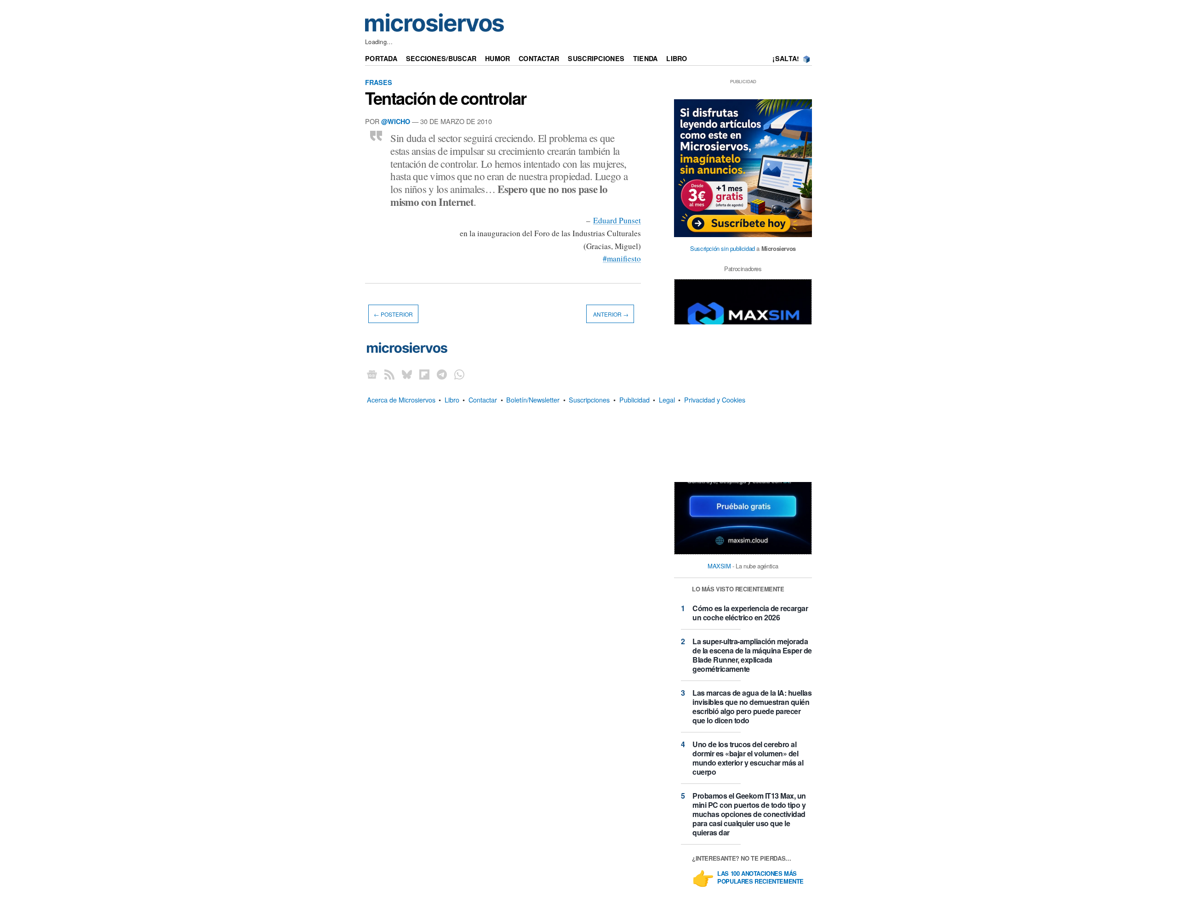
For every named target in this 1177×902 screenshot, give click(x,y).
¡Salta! (785, 58)
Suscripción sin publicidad (722, 248)
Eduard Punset (617, 220)
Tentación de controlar (445, 98)
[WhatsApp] (459, 374)
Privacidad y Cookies (714, 399)
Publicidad (634, 399)
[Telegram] (442, 374)
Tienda (645, 58)
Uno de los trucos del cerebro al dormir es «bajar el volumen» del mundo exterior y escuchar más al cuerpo (747, 758)
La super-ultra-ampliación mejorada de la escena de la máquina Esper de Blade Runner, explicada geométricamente (752, 655)
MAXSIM (719, 566)
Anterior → (610, 314)
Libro (676, 58)
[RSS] (389, 374)
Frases (378, 82)
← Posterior (393, 314)
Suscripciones (596, 58)
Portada (381, 58)
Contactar (539, 58)
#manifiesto (622, 258)
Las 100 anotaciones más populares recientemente (760, 877)
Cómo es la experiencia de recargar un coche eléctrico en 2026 (750, 613)
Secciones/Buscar (441, 58)
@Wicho (395, 121)
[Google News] (372, 374)
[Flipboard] (424, 374)
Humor (497, 58)
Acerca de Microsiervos (401, 399)
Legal (667, 399)
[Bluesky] (407, 374)
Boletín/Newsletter (533, 399)
